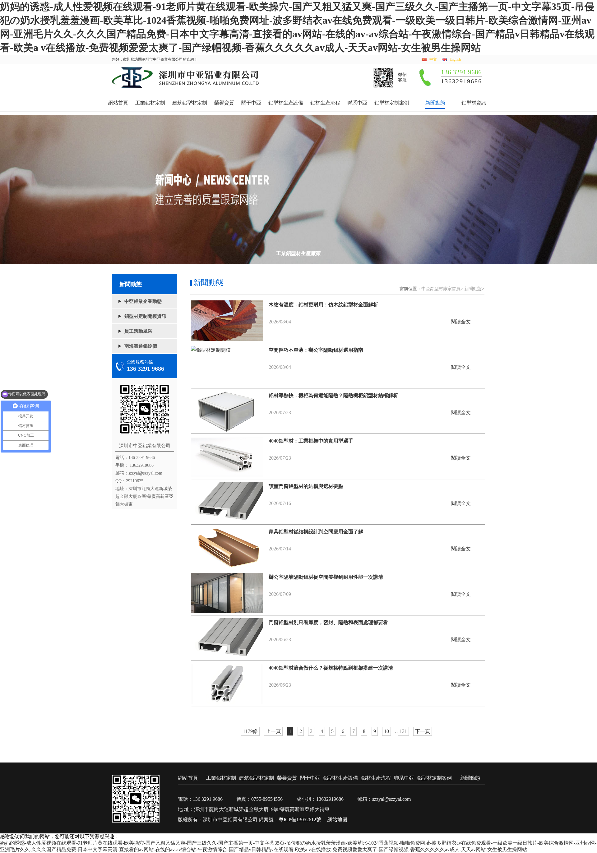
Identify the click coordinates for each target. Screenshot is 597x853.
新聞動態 (435, 102)
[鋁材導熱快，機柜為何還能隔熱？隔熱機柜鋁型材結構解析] (227, 411)
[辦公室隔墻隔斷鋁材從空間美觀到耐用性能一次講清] (227, 593)
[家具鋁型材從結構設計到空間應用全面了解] (227, 547)
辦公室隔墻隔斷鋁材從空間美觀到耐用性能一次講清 (326, 577)
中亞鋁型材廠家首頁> (442, 288)
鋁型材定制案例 (391, 102)
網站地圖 (337, 819)
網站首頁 (118, 102)
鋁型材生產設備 (285, 102)
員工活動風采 (138, 331)
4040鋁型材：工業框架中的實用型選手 (311, 440)
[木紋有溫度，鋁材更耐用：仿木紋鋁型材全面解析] (227, 320)
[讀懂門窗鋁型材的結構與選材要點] (227, 502)
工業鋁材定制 (150, 102)
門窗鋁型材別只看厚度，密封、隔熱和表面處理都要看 (328, 622)
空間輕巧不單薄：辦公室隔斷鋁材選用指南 (316, 350)
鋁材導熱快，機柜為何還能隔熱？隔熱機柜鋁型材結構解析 (333, 395)
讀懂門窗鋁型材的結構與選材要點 (306, 486)
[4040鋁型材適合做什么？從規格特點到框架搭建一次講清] (227, 684)
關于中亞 (251, 102)
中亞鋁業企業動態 (143, 301)
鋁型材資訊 (473, 102)
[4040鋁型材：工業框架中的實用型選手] (227, 457)
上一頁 (273, 731)
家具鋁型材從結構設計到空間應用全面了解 (316, 531)
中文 (433, 59)
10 (386, 731)
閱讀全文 (461, 321)
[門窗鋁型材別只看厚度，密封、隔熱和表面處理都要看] (227, 638)
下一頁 (422, 731)
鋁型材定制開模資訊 (145, 316)
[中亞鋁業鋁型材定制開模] (185, 86)
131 (403, 731)
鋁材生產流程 (325, 102)
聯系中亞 (357, 102)
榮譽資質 (224, 102)
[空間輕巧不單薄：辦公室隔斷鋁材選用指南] (227, 366)
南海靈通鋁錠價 (140, 346)
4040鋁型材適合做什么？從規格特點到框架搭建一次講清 (331, 667)
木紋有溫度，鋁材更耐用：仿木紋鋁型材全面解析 (323, 304)
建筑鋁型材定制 (189, 102)
